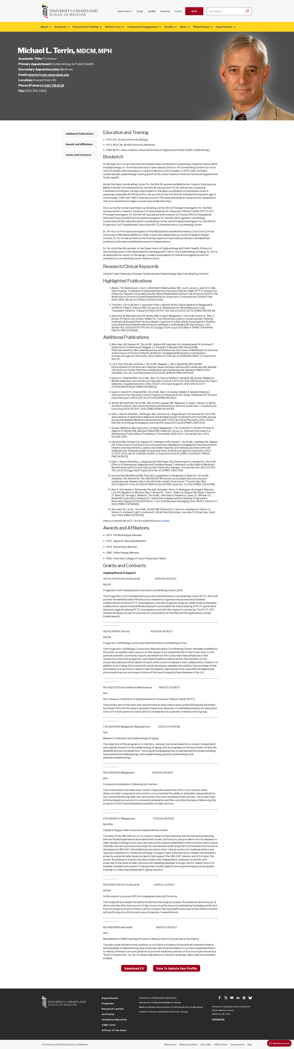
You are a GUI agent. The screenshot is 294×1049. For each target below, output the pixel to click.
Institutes (108, 1014)
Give (194, 11)
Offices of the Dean (114, 1030)
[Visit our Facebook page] (219, 998)
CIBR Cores (109, 1024)
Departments (224, 26)
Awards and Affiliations (79, 144)
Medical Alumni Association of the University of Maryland (171, 1007)
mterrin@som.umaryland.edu (48, 74)
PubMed (165, 520)
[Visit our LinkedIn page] (237, 998)
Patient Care (113, 26)
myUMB (152, 11)
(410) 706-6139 (54, 85)
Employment (237, 1044)
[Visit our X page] (225, 998)
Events (178, 11)
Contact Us (218, 1019)
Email (140, 11)
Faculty (168, 26)
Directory (165, 11)
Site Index (206, 1044)
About (44, 26)
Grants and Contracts (78, 155)
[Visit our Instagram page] (244, 998)
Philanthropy (201, 26)
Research (60, 26)
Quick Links (123, 11)
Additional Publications (79, 133)
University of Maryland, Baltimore (158, 997)
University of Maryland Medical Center (160, 1002)
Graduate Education (114, 1019)
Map (249, 1044)
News (183, 26)
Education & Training (85, 26)
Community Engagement (142, 26)
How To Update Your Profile (176, 968)
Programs (108, 1003)
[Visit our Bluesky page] (250, 998)
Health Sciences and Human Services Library (163, 1011)
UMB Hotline (220, 1044)
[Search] (247, 11)
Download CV (134, 968)
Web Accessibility (188, 1044)
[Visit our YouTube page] (231, 998)
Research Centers (113, 1008)
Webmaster (170, 1044)
